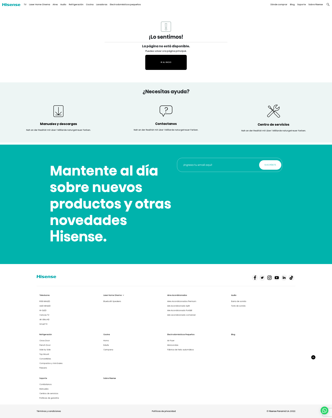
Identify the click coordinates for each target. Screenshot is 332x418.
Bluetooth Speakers (112, 301)
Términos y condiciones (49, 411)
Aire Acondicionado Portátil (179, 310)
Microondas (172, 345)
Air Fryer (170, 340)
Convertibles (45, 358)
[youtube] (277, 278)
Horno (106, 340)
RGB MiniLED (44, 301)
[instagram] (269, 278)
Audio (63, 4)
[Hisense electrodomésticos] (11, 4)
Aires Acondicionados (177, 295)
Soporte (43, 378)
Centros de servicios (48, 393)
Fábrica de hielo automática (180, 349)
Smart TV (43, 324)
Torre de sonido (238, 306)
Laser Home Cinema (39, 4)
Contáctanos (45, 384)
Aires (55, 4)
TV (25, 4)
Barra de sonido (238, 301)
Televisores (44, 295)
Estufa (106, 345)
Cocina (90, 4)
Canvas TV (44, 315)
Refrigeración (76, 4)
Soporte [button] (301, 4)
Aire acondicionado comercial (181, 315)
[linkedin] (284, 278)
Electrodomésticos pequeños (125, 4)
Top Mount (44, 354)
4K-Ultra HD (44, 319)
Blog (292, 4)
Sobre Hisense (315, 4)
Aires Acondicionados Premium (181, 301)
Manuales (44, 389)
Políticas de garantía (49, 398)
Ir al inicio (166, 62)
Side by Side (45, 349)
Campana (108, 349)
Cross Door (44, 340)
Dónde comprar (279, 4)
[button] (328, 4)
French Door (45, 345)
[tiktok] (291, 278)
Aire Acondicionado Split (178, 306)
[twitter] (262, 278)
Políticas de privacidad (164, 411)
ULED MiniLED (45, 306)
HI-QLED (42, 310)
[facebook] (255, 278)
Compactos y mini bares (51, 363)
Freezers (43, 368)
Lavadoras (101, 4)
